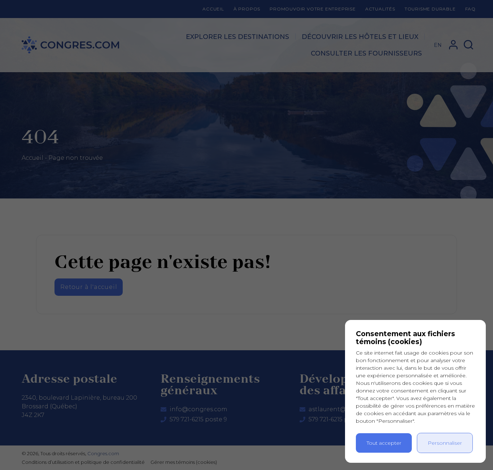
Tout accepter (384, 443)
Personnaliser (445, 443)
